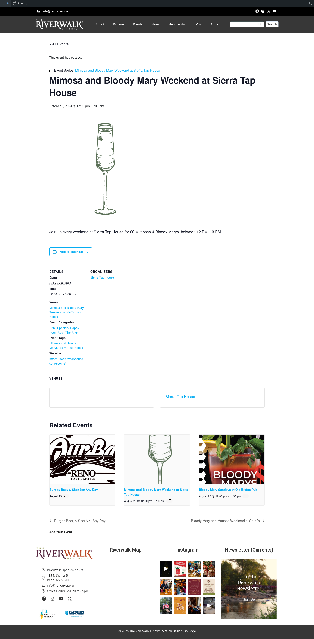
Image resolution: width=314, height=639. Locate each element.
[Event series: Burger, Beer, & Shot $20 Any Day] (65, 496)
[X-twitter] (269, 11)
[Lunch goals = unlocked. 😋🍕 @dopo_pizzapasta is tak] (209, 605)
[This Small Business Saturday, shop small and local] (194, 569)
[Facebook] (257, 11)
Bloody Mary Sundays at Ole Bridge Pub (228, 489)
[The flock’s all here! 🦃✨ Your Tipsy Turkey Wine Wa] (180, 605)
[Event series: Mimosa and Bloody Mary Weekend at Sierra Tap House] (169, 500)
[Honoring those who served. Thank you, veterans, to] (166, 605)
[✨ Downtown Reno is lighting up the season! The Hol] (209, 569)
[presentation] (82, 459)
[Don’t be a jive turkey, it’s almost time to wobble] (194, 587)
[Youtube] (275, 11)
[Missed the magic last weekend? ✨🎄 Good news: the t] (166, 569)
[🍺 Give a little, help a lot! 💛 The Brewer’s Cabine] (209, 587)
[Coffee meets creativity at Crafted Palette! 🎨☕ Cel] (194, 605)
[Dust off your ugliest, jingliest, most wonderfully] (180, 569)
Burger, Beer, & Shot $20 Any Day (74, 489)
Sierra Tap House (71, 347)
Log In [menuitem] (5, 3)
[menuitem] (310, 3)
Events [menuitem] (22, 3)
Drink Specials (59, 328)
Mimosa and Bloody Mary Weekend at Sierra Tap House (66, 312)
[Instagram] (263, 11)
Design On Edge (184, 631)
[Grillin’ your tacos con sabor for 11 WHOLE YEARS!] (166, 587)
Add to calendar (71, 251)
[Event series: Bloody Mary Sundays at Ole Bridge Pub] (245, 496)
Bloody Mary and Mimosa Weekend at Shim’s (226, 520)
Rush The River (68, 332)
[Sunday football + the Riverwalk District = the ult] (180, 587)
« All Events (59, 43)
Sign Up (249, 599)
